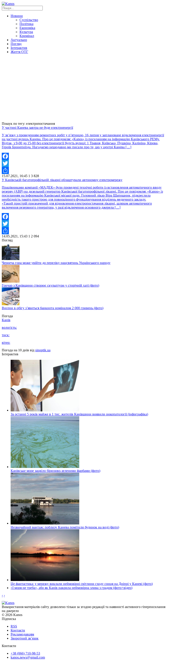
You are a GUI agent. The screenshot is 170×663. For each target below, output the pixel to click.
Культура (26, 32)
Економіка (27, 28)
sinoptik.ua (42, 350)
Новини (17, 16)
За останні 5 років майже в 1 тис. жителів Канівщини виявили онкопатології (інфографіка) (79, 414)
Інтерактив (19, 48)
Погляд (16, 44)
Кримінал (26, 36)
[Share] (85, 170)
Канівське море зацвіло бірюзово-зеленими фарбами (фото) (55, 471)
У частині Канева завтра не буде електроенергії (37, 127)
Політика (26, 24)
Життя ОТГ (19, 52)
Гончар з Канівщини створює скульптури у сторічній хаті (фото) (50, 285)
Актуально (19, 40)
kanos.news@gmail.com (28, 657)
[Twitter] (85, 163)
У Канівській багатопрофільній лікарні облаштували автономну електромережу (62, 180)
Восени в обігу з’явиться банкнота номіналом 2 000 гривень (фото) (52, 308)
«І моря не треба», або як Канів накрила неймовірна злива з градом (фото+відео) (71, 588)
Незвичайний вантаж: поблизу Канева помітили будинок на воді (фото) (65, 527)
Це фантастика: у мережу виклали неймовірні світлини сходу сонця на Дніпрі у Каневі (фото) (82, 584)
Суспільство (28, 20)
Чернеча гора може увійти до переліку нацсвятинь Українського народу (56, 263)
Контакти (18, 630)
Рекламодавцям (22, 634)
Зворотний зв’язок (25, 638)
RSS (14, 626)
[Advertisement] (85, 88)
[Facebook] (85, 156)
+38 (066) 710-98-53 (25, 653)
